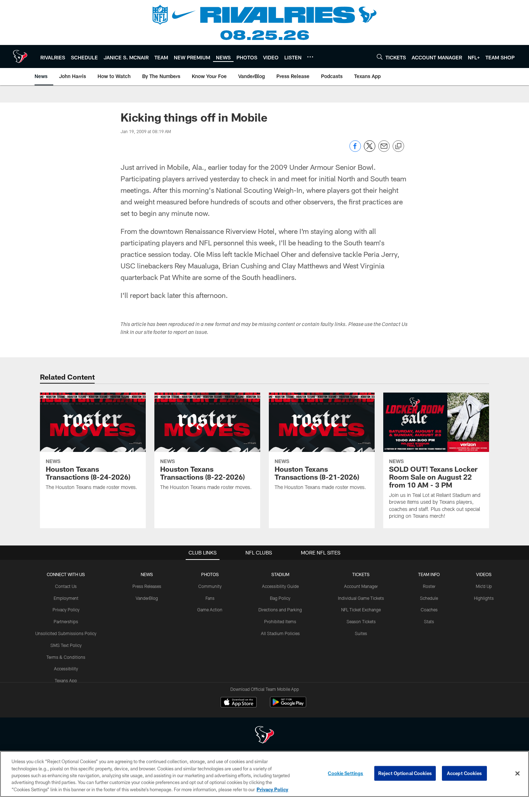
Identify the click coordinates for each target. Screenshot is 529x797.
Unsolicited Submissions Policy (65, 633)
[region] (264, 774)
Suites (361, 633)
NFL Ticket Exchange (361, 609)
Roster (429, 586)
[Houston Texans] (264, 735)
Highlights (484, 598)
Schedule (429, 598)
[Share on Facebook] (355, 150)
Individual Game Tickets (361, 598)
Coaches (429, 609)
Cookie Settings (345, 773)
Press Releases (146, 586)
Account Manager (361, 586)
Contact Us (66, 586)
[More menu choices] (310, 57)
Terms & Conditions (65, 657)
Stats (429, 621)
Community (210, 586)
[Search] (380, 57)
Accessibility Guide (280, 586)
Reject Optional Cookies (405, 773)
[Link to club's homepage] (20, 56)
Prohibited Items (280, 621)
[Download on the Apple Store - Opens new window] (238, 703)
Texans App (66, 680)
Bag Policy (280, 598)
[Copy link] (398, 146)
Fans (209, 598)
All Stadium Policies (280, 633)
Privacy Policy (66, 609)
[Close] (517, 774)
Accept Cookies (464, 773)
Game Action (209, 609)
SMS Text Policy (66, 645)
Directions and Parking (280, 609)
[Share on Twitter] (369, 150)
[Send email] (384, 150)
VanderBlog (147, 598)
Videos (484, 574)
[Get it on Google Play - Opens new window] (288, 706)
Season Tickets (361, 621)
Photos (210, 574)
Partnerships (66, 621)
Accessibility (66, 668)
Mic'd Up (484, 586)
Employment (66, 598)
